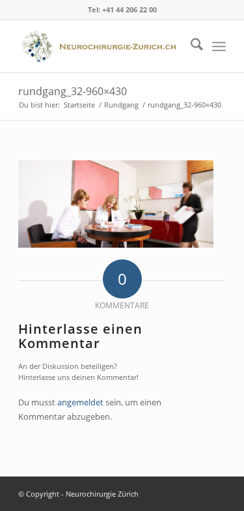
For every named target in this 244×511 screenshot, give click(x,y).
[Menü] (219, 46)
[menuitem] (190, 46)
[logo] (101, 46)
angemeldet (80, 402)
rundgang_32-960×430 (72, 91)
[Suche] (190, 46)
